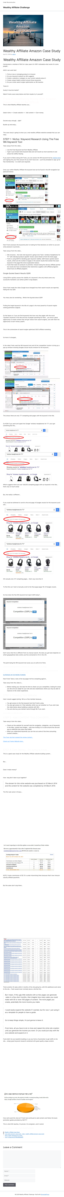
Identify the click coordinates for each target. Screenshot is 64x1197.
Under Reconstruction (9, 2)
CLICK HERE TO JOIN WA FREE (12, 713)
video (23, 1134)
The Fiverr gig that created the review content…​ (18, 737)
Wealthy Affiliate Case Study (12, 1132)
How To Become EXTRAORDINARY (14, 1137)
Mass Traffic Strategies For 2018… (14, 1135)
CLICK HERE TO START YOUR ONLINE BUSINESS (18, 1128)
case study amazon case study (13, 1134)
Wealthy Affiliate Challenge (16, 7)
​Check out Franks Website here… (13, 741)
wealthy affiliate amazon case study (34, 1134)
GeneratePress (45, 1194)
